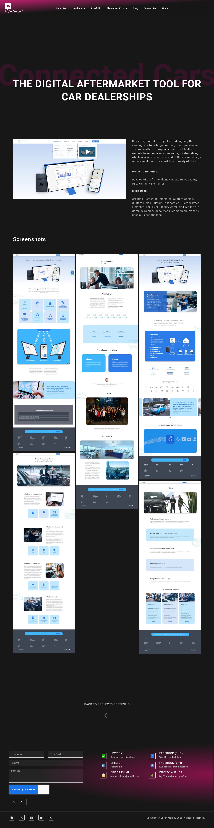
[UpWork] (103, 756)
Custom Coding (183, 198)
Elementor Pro (141, 206)
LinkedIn (116, 762)
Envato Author (170, 772)
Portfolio (96, 8)
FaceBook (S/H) (170, 762)
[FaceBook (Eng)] (152, 756)
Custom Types (190, 202)
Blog (135, 8)
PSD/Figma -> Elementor (148, 183)
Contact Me (150, 8)
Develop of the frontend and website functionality (164, 179)
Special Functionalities (147, 214)
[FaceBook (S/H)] (152, 765)
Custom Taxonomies (165, 202)
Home (165, 8)
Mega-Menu (162, 210)
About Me (61, 8)
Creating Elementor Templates (152, 198)
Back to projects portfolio (107, 704)
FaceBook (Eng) (171, 753)
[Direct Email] (103, 775)
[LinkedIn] (103, 765)
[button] (12, 817)
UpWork (116, 753)
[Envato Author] (152, 775)
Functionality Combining (168, 206)
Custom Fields (141, 202)
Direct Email (120, 772)
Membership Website (185, 210)
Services (77, 8)
